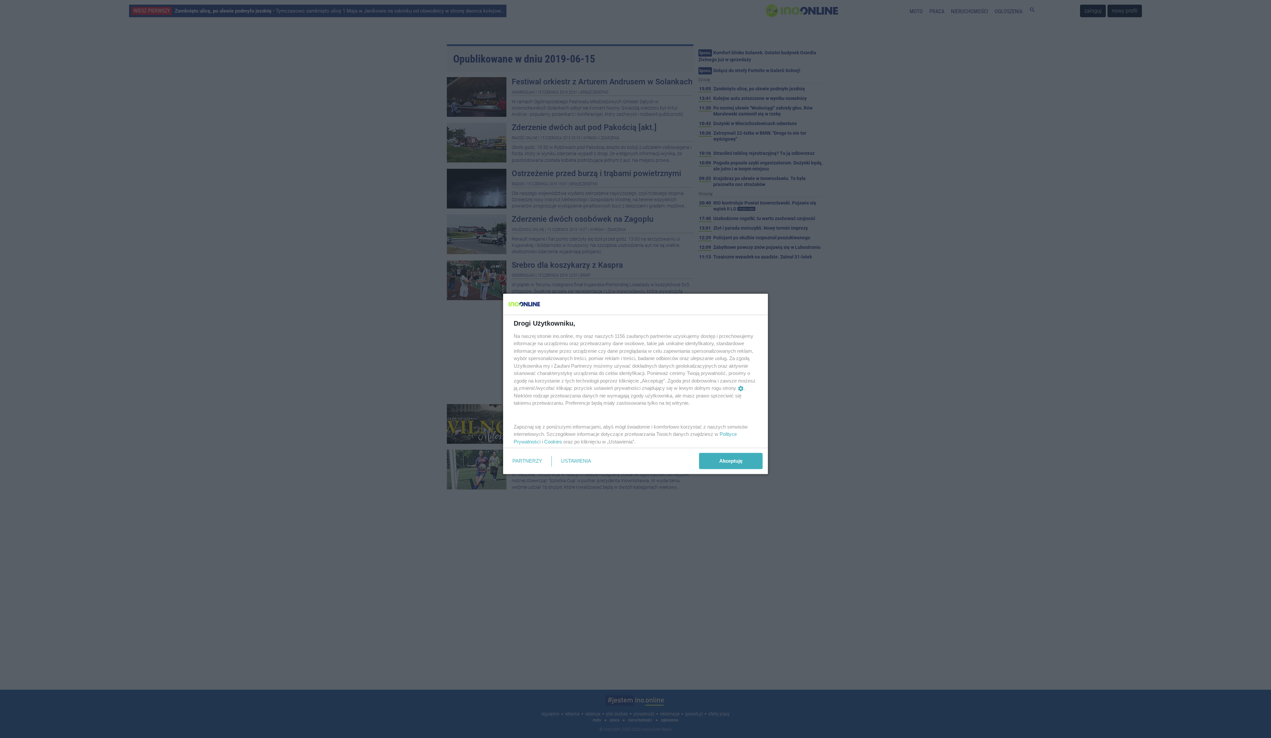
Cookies (553, 441)
